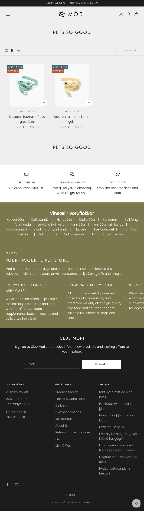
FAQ (58, 439)
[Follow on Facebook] (7, 484)
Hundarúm (110, 219)
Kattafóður (87, 219)
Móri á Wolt (63, 446)
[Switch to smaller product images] (12, 50)
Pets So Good (27, 111)
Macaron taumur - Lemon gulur (72, 119)
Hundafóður (15, 219)
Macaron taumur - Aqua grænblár (27, 119)
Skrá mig (101, 364)
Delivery (61, 405)
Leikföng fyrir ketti (51, 224)
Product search (66, 392)
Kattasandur (40, 219)
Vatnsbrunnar (74, 234)
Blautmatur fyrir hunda (51, 229)
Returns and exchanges (73, 432)
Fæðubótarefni (105, 229)
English (70, 495)
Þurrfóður (78, 224)
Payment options (68, 412)
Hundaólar (64, 219)
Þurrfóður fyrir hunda (107, 224)
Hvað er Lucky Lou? (113, 427)
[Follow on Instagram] (16, 484)
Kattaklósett (117, 234)
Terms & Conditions (70, 399)
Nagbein (81, 229)
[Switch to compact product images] (18, 50)
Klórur (96, 234)
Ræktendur (63, 419)
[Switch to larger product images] (6, 50)
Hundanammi (16, 229)
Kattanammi (47, 234)
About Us (61, 426)
